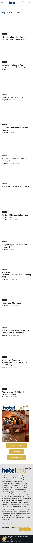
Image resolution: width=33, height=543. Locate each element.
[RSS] (11, 523)
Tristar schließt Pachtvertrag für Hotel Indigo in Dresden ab (15, 331)
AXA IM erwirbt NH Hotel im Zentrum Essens (13, 393)
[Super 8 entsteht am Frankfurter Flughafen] (16, 146)
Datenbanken (17, 451)
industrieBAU (15, 517)
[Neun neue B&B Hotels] (16, 292)
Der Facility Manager (24, 517)
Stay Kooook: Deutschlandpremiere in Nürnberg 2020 (16, 274)
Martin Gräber (5, 42)
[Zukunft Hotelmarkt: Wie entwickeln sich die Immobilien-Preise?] (16, 55)
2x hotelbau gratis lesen (16, 446)
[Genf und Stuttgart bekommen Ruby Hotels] (16, 203)
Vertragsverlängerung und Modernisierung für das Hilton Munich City (14, 362)
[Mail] (7, 523)
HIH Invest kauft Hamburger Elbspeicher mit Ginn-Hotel (14, 38)
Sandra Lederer (6, 335)
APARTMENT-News (16, 457)
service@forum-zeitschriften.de (22, 527)
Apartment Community (8, 515)
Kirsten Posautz (6, 72)
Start (3, 9)
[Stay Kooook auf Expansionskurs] (16, 176)
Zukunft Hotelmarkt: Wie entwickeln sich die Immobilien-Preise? (15, 67)
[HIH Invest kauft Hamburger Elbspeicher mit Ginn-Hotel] (16, 25)
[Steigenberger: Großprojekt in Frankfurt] (16, 233)
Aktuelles (4, 34)
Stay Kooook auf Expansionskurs (16, 186)
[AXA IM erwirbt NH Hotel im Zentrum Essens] (16, 381)
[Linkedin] (3, 523)
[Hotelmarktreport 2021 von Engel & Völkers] (16, 86)
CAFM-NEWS (7, 519)
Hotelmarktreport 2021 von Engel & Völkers (13, 98)
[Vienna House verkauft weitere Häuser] (16, 116)
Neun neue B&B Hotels (11, 303)
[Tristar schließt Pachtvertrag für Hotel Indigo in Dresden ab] (16, 319)
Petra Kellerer (5, 163)
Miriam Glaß (5, 102)
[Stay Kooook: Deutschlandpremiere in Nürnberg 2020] (16, 262)
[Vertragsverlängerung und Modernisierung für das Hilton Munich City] (16, 349)
